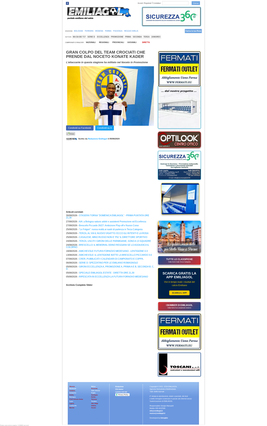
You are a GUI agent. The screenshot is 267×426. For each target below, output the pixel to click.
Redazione (119, 387)
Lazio (71, 401)
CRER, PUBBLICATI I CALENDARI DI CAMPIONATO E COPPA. (111, 259)
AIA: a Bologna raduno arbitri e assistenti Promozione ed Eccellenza (112, 221)
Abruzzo (72, 386)
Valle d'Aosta (95, 390)
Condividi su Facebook (80, 128)
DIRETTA (146, 42)
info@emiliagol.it (156, 411)
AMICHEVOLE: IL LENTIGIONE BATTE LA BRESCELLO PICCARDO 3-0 (115, 255)
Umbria (93, 405)
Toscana (94, 399)
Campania (72, 393)
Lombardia (73, 405)
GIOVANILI (132, 42)
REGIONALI (104, 42)
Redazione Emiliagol (97, 139)
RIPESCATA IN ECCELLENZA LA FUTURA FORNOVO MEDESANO (113, 276)
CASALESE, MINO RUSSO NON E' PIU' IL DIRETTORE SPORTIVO (113, 237)
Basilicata (72, 388)
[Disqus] (110, 175)
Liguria (71, 403)
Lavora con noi (121, 392)
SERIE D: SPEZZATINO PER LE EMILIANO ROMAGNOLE (108, 263)
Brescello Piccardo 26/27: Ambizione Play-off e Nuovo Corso (109, 225)
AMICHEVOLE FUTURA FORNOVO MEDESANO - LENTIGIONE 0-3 (113, 251)
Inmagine (164, 418)
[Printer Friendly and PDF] (70, 133)
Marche (71, 407)
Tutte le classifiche (179, 260)
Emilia (71, 395)
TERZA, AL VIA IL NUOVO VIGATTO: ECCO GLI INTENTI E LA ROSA (114, 233)
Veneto (93, 407)
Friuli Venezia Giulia (76, 399)
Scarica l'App (179, 293)
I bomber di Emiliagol (179, 306)
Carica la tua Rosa (193, 31)
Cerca (195, 3)
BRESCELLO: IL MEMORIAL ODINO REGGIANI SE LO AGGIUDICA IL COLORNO (107, 246)
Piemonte (94, 388)
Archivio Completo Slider (79, 285)
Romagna (72, 397)
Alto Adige (94, 403)
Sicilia (93, 397)
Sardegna (94, 395)
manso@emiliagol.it (157, 413)
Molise (93, 386)
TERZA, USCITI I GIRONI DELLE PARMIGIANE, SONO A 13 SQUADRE (115, 241)
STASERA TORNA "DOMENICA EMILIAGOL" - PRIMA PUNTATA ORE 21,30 (107, 216)
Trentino (94, 401)
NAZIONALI (91, 42)
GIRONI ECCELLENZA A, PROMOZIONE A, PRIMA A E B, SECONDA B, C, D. (110, 267)
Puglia (93, 393)
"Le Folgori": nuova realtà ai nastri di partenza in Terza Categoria (111, 229)
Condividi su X (104, 128)
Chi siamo (119, 389)
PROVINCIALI (118, 42)
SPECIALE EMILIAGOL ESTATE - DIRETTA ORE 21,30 (106, 273)
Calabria (72, 390)
